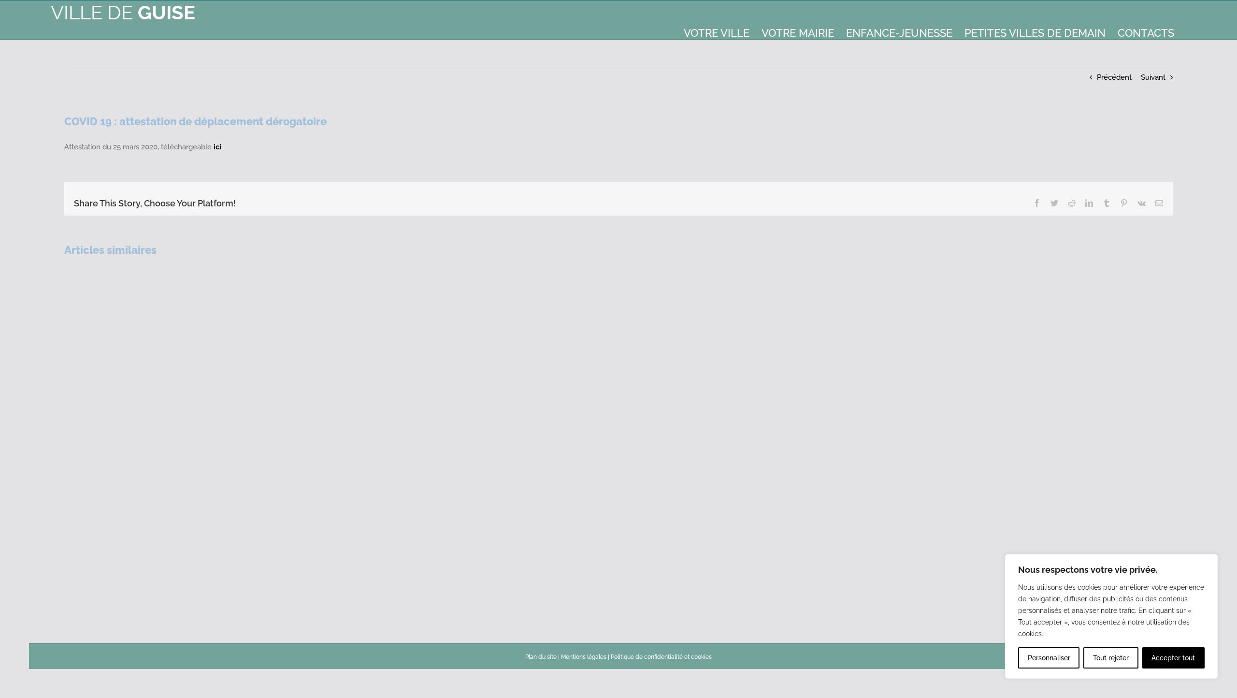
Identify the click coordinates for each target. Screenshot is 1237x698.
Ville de (123, 12)
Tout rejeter (1111, 658)
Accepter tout (1173, 658)
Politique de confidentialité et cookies (661, 657)
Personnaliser (1049, 658)
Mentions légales (583, 657)
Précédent (1114, 77)
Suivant (1153, 77)
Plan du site (541, 657)
